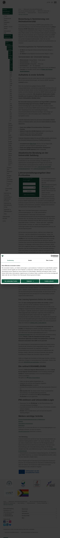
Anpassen (29, 281)
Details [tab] (30, 260)
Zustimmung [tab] (10, 260)
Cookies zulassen (49, 281)
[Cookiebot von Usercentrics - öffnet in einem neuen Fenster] (52, 256)
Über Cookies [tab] (49, 260)
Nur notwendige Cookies (11, 281)
